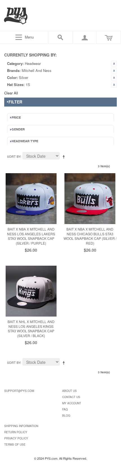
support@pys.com (19, 391)
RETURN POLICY (15, 432)
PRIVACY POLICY (16, 438)
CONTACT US (71, 397)
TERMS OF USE (15, 444)
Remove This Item (114, 63)
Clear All (11, 93)
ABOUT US (69, 391)
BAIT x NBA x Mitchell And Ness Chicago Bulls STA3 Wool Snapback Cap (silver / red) (90, 236)
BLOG (66, 415)
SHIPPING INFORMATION (21, 426)
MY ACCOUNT (71, 403)
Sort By (13, 156)
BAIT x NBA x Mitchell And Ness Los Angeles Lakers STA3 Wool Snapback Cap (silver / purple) (31, 236)
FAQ (65, 409)
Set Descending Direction (64, 156)
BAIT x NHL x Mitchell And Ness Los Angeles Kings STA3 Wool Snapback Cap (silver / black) (31, 328)
